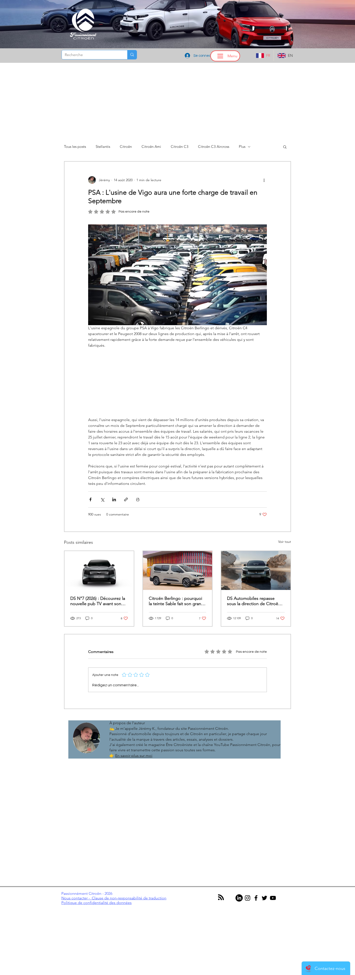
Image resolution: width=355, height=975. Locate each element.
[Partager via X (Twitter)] (102, 499)
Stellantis (103, 146)
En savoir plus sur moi (133, 755)
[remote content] (177, 382)
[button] (285, 147)
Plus (242, 146)
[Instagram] (247, 898)
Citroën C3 (179, 146)
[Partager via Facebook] (90, 499)
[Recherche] (132, 54)
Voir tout (284, 541)
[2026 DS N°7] (256, 570)
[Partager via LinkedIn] (114, 499)
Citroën (126, 146)
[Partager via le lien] (126, 499)
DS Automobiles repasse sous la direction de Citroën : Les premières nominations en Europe (255, 601)
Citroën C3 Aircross (213, 146)
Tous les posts (75, 146)
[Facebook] (256, 898)
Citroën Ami (151, 146)
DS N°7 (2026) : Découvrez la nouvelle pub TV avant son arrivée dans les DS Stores (97, 601)
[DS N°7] (99, 570)
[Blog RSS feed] (221, 897)
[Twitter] (264, 898)
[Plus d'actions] (264, 180)
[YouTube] (273, 898)
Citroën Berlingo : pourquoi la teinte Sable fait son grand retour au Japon (176, 601)
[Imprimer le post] (137, 499)
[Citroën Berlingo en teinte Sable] (177, 570)
